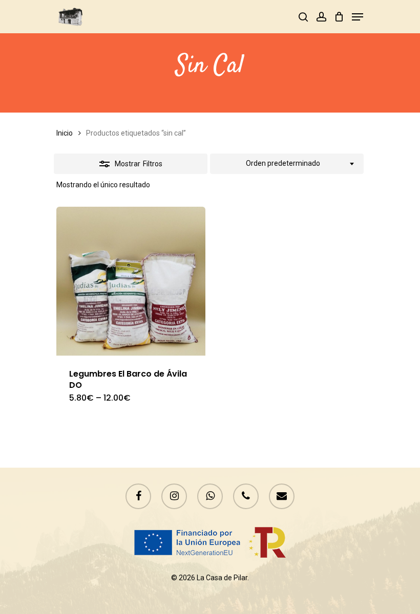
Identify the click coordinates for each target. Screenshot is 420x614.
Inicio (64, 133)
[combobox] (287, 164)
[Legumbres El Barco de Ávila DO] (130, 281)
